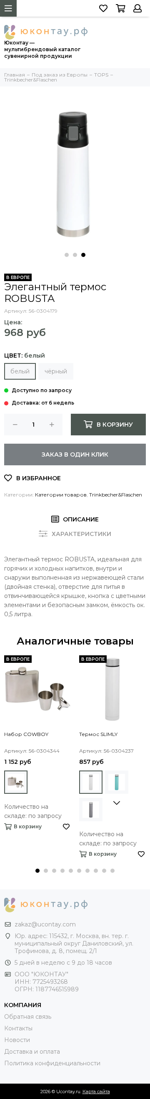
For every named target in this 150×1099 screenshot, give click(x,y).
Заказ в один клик (75, 454)
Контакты (18, 1028)
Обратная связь (27, 1016)
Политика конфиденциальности (52, 1063)
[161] (116, 782)
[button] (67, 255)
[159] (90, 782)
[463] (90, 809)
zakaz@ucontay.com (45, 924)
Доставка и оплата (32, 1051)
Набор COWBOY (26, 734)
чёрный (56, 371)
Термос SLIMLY (98, 734)
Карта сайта (96, 1091)
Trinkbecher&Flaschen (115, 494)
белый (20, 371)
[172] (16, 782)
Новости (17, 1040)
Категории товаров (61, 494)
